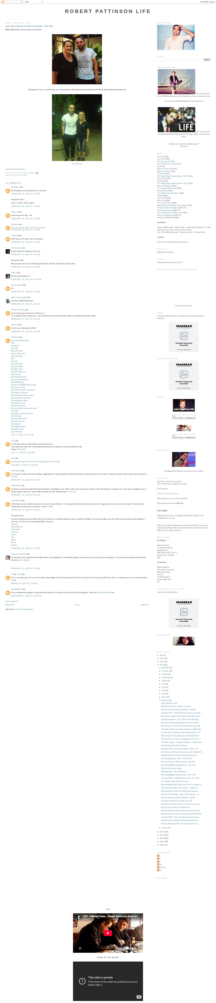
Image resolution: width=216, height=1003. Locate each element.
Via (13, 169)
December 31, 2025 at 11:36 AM (26, 596)
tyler (12, 458)
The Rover (161, 174)
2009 (162, 842)
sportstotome (16, 471)
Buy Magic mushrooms (19, 393)
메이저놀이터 (25, 560)
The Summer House (164, 203)
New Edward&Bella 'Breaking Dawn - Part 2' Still (178, 765)
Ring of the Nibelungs (165, 215)
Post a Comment (12, 601)
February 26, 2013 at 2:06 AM (25, 292)
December (166, 668)
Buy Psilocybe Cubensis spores (22, 395)
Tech (13, 537)
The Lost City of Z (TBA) (166, 161)
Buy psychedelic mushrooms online (24, 408)
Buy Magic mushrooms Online (22, 413)
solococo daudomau (18, 554)
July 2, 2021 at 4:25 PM (22, 435)
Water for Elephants (164, 186)
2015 (162, 658)
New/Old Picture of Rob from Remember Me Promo (179, 820)
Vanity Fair (161, 217)
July (163, 684)
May (163, 690)
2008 (162, 845)
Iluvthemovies (16, 248)
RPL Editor (162, 867)
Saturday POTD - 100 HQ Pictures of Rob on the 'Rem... (181, 713)
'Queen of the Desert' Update (171, 768)
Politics (13, 535)
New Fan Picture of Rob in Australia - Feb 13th (178, 762)
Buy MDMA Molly (17, 382)
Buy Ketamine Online (18, 377)
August (164, 681)
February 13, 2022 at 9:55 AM (25, 495)
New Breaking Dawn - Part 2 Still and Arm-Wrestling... (180, 719)
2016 (162, 655)
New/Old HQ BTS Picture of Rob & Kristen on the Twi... (181, 811)
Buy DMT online (17, 369)
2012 (162, 832)
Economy (14, 532)
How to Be (161, 200)
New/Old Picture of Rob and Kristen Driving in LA (179, 755)
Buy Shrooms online (18, 406)
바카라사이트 (71, 492)
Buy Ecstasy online (18, 387)
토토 (12, 441)
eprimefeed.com (17, 527)
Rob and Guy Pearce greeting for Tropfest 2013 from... (181, 736)
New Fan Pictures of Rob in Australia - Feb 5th (178, 798)
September (166, 677)
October (165, 674)
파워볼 (50, 507)
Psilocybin (15, 411)
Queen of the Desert (164, 169)
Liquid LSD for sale (18, 353)
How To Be (161, 232)
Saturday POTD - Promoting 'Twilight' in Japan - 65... (180, 749)
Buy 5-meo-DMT (17, 366)
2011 (162, 835)
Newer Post (10, 605)
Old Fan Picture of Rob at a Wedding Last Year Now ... (181, 739)
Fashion (14, 545)
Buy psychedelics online (20, 340)
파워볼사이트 (16, 574)
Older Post (145, 605)
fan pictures (22, 175)
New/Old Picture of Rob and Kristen (174, 745)
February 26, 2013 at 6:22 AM (25, 331)
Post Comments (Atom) (24, 609)
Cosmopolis (161, 178)
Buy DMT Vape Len (18, 372)
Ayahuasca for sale (18, 403)
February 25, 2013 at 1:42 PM (25, 206)
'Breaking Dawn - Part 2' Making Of (173, 771)
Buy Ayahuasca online (19, 400)
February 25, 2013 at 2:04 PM (25, 219)
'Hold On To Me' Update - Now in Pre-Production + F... (180, 794)
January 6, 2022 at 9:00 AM (24, 465)
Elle (159, 862)
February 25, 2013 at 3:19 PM (25, 254)
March (164, 697)
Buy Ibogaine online (18, 426)
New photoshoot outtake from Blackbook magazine (179, 791)
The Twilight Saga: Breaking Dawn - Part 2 (172, 176)
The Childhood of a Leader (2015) (169, 164)
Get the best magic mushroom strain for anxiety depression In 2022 (35, 462)
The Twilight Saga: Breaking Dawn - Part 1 (172, 183)
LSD (12, 343)
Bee (159, 856)
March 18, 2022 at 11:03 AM (24, 583)
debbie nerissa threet (18, 297)
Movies (13, 542)
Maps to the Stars (163, 171)
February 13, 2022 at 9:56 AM (25, 510)
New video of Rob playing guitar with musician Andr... (180, 723)
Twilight (159, 196)
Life (158, 166)
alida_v (13, 272)
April (163, 694)
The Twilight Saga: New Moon (168, 193)
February (165, 700)
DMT (13, 359)
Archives (14, 524)
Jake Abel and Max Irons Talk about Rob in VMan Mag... (181, 729)
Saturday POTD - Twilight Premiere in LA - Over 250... (180, 778)
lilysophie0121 (16, 589)
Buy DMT (14, 361)
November (166, 671)
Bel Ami (160, 181)
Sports (13, 540)
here (202, 101)
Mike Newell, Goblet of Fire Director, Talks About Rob (180, 716)
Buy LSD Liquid (16, 356)
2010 (162, 838)
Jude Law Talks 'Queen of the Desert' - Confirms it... (180, 788)
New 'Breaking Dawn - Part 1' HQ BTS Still (176, 758)
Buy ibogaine (15, 424)
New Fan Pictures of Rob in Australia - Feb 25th (29, 26)
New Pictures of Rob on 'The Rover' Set (175, 807)
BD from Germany (17, 310)
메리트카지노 (21, 449)
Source (8, 169)
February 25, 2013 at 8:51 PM (25, 267)
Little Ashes (161, 198)
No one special (16, 285)
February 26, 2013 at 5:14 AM (25, 319)
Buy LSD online (16, 351)
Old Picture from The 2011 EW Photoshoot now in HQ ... (181, 726)
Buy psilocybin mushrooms (21, 398)
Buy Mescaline (16, 416)
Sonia (160, 870)
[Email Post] (37, 173)
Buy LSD (14, 348)
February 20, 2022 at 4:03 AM (25, 568)
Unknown (14, 212)
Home (77, 605)
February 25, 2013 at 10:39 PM (26, 279)
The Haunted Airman (164, 210)
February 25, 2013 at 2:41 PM (25, 230)
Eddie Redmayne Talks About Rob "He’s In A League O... (181, 785)
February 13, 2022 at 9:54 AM (25, 480)
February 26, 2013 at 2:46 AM (25, 304)
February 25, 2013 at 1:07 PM (25, 194)
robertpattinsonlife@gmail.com (167, 493)
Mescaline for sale (17, 421)
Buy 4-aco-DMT (16, 364)
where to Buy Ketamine (19, 379)
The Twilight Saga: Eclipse (166, 188)
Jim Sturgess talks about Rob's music (175, 781)
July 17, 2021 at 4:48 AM (22, 453)
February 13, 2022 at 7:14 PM (25, 548)
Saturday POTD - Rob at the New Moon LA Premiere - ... (181, 817)
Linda (160, 865)
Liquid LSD (15, 346)
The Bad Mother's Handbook (167, 208)
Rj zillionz (14, 337)
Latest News (15, 529)
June (164, 687)
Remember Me (162, 191)
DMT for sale (15, 374)
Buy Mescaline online (19, 419)
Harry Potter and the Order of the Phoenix (172, 205)
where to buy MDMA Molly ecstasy (23, 385)
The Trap (160, 156)
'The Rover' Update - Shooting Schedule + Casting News (181, 742)
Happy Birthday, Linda (169, 703)
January (165, 828)
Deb (159, 859)
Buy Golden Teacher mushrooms (23, 390)
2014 (162, 662)
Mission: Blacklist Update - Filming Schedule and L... (180, 824)
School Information (103, 592)
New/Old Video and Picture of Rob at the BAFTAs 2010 (181, 814)
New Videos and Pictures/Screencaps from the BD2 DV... (182, 752)
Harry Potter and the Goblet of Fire (169, 213)
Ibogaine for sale (17, 429)
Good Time (161, 159)
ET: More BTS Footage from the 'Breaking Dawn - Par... (181, 732)
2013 (162, 665)
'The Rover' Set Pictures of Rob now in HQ (176, 801)
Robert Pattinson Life (108, 11)
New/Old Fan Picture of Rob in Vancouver (176, 706)
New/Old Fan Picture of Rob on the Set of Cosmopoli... (181, 804)
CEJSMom (15, 187)
